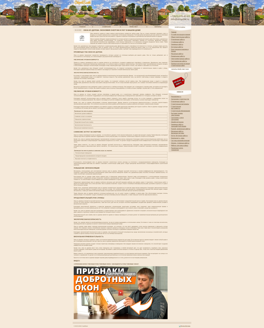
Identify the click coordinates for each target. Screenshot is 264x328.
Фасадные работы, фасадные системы (177, 132)
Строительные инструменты (176, 107)
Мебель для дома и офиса (179, 145)
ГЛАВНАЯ (82, 27)
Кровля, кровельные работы (180, 129)
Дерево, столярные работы (180, 143)
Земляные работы (177, 44)
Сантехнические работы (179, 61)
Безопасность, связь (177, 138)
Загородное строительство (180, 99)
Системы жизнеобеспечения (180, 140)
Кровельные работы (178, 56)
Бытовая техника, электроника (177, 114)
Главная (173, 32)
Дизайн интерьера (177, 122)
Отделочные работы (178, 39)
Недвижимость (176, 96)
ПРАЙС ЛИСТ (134, 27)
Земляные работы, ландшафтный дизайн (178, 125)
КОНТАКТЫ (158, 27)
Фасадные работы (177, 54)
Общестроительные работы (180, 37)
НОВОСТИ (180, 92)
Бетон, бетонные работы (179, 136)
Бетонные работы (177, 47)
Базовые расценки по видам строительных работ (180, 64)
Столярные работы (177, 42)
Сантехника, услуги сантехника (177, 118)
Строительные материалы (180, 104)
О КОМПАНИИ (106, 27)
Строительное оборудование (180, 111)
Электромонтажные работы (180, 59)
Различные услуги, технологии (177, 149)
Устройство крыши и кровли (180, 34)
